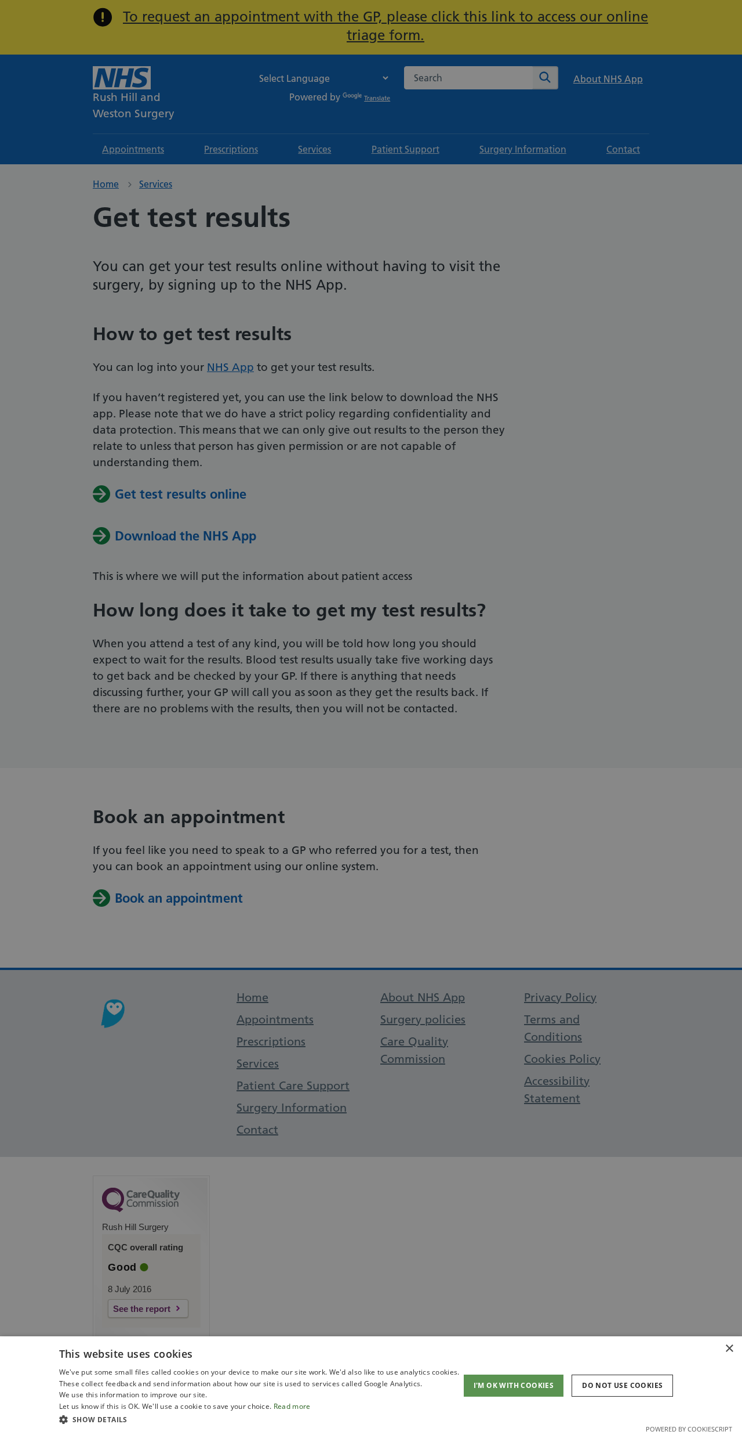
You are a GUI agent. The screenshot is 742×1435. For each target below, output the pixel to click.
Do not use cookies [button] (622, 1385)
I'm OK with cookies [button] (514, 1385)
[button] (259, 1419)
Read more (292, 1406)
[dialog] (371, 1385)
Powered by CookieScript (689, 1429)
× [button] (729, 1348)
